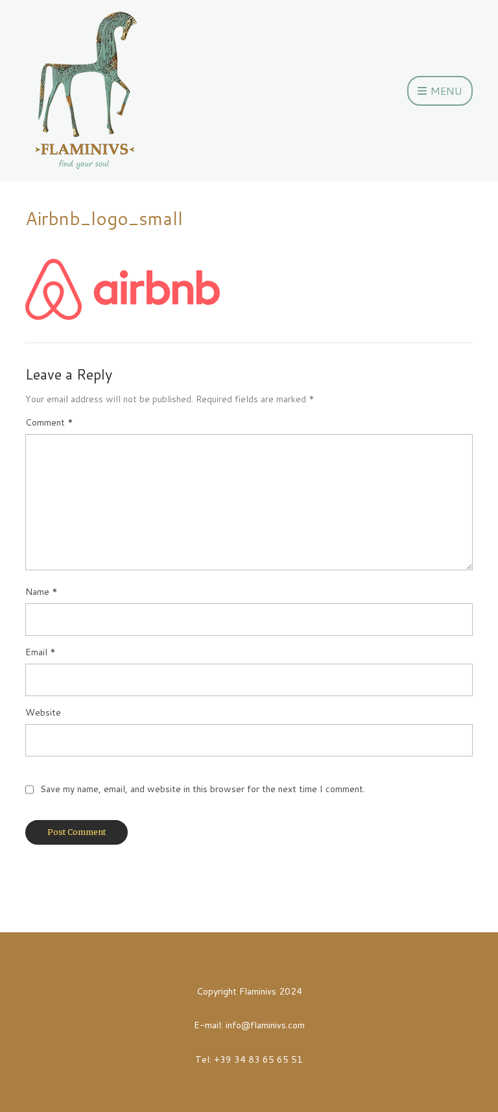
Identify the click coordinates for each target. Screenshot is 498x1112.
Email (40, 652)
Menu (445, 90)
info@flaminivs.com (265, 1025)
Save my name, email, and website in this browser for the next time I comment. (202, 788)
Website (43, 712)
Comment (49, 422)
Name (41, 591)
